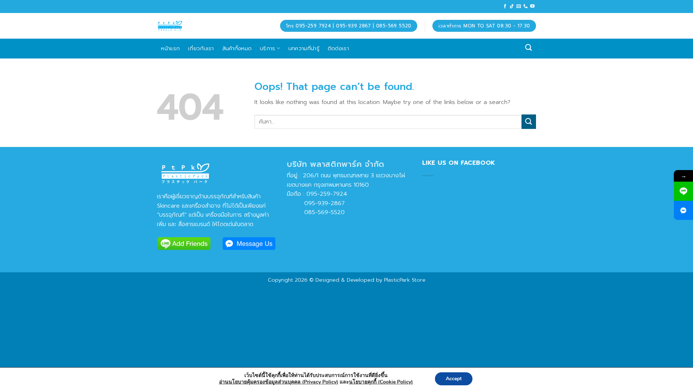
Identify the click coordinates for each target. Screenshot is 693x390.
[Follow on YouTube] (532, 6)
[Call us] (525, 6)
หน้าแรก (170, 48)
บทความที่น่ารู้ (303, 48)
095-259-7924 (326, 194)
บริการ (267, 48)
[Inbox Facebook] (683, 210)
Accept (454, 378)
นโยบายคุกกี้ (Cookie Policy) (381, 381)
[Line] (683, 191)
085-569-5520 (316, 212)
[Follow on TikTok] (512, 6)
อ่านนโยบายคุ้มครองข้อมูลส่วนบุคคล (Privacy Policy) (278, 381)
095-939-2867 (316, 203)
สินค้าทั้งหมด (237, 48)
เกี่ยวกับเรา (201, 48)
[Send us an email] (519, 6)
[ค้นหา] (528, 48)
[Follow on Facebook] (505, 6)
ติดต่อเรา (338, 48)
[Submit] (529, 121)
